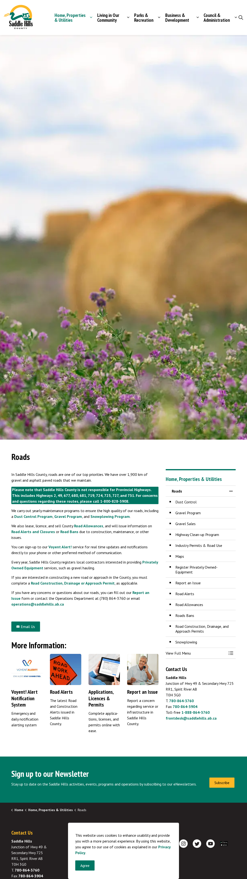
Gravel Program (68, 516)
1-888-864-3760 (195, 712)
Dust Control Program (33, 516)
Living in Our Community (108, 17)
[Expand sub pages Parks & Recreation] (159, 17)
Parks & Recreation (143, 17)
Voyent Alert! (60, 546)
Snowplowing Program (110, 516)
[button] (196, 653)
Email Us (28, 626)
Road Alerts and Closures (33, 531)
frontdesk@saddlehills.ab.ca (191, 718)
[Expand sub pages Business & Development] (197, 17)
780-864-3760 (181, 700)
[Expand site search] (240, 18)
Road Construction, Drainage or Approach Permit (73, 583)
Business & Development (177, 17)
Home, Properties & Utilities (70, 17)
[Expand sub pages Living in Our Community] (128, 17)
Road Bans (69, 531)
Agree (84, 865)
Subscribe (221, 782)
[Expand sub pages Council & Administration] (235, 17)
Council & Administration (217, 17)
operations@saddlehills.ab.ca (37, 604)
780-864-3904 (185, 706)
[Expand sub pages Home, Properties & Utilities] (91, 17)
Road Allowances (88, 525)
